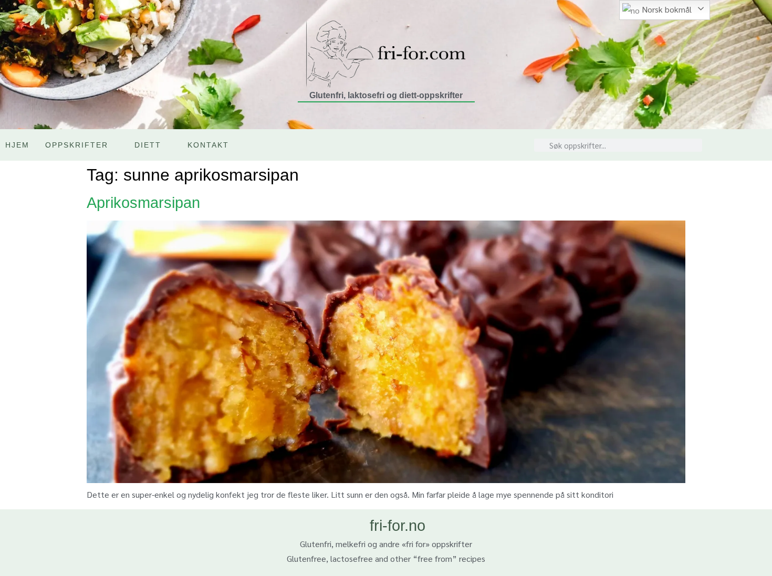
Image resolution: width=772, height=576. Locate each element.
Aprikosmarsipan (143, 202)
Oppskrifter (76, 145)
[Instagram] (739, 145)
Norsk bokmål (666, 9)
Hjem (17, 145)
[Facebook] (761, 145)
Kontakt (208, 145)
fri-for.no (397, 525)
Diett (147, 145)
